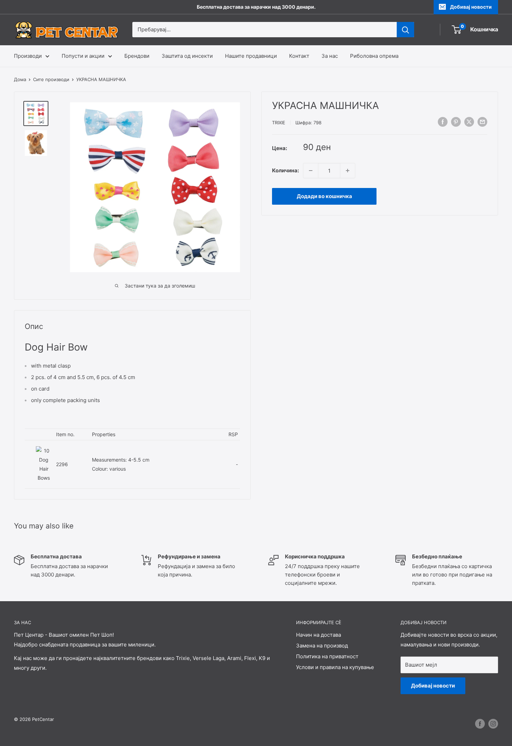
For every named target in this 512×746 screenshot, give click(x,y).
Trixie (278, 122)
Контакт (299, 56)
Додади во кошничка (324, 196)
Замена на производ (322, 645)
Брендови (136, 56)
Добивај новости (471, 7)
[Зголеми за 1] (347, 170)
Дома (20, 79)
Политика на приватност (327, 656)
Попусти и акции (83, 56)
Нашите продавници (251, 56)
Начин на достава (318, 634)
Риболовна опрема (374, 56)
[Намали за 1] (310, 170)
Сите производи (51, 79)
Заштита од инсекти (187, 56)
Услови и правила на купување (335, 667)
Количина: (285, 170)
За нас (329, 56)
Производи (28, 56)
